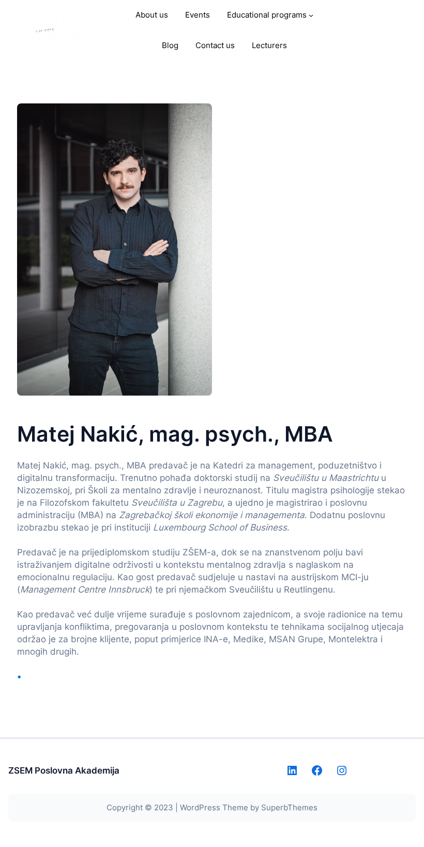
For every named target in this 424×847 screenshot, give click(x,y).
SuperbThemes (289, 807)
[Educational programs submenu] (311, 15)
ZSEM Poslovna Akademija (63, 770)
